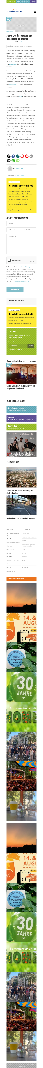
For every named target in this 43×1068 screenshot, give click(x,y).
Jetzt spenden (9, 549)
